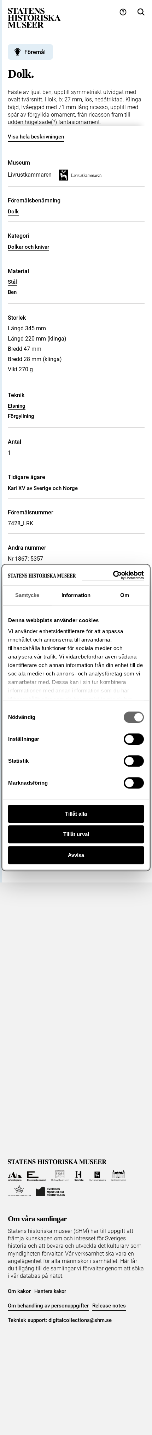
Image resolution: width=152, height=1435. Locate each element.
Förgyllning (21, 416)
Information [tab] (76, 595)
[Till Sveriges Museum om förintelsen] (50, 1191)
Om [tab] (124, 595)
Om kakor (19, 1291)
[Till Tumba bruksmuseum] (19, 1191)
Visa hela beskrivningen (36, 137)
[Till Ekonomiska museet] (36, 1175)
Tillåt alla (76, 814)
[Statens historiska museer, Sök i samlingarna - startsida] (34, 17)
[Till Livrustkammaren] (97, 1175)
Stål (12, 282)
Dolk (13, 211)
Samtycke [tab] (27, 595)
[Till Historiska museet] (78, 1175)
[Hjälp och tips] (123, 12)
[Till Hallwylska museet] (60, 1175)
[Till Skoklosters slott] (118, 1175)
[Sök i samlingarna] (141, 12)
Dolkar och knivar (28, 247)
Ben (12, 292)
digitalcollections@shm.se (80, 1320)
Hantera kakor (50, 1291)
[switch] (134, 739)
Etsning (16, 406)
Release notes (109, 1306)
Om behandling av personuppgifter (48, 1306)
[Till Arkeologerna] (15, 1175)
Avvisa (76, 855)
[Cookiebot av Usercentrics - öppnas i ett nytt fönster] (113, 575)
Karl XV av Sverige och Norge (43, 488)
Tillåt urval (76, 834)
